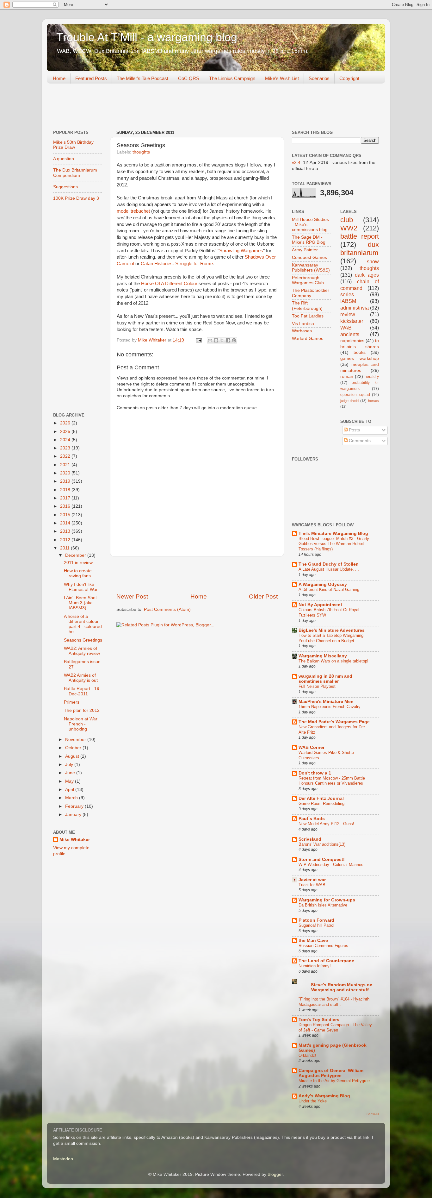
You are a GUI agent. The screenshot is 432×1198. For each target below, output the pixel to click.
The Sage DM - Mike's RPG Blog (308, 240)
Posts (354, 430)
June (70, 772)
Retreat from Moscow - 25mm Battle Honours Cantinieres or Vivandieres (332, 781)
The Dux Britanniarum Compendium (75, 173)
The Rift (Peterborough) (307, 305)
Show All (373, 1114)
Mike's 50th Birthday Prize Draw (73, 145)
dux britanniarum (359, 249)
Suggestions (65, 187)
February (75, 806)
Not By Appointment (320, 604)
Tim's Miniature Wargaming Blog (333, 533)
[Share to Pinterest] (234, 340)
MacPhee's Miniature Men (326, 701)
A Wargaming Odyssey (323, 584)
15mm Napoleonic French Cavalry (330, 706)
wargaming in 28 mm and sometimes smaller (325, 679)
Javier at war (312, 879)
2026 (65, 423)
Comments (359, 440)
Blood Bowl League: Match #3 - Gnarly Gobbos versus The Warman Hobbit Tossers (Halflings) (334, 543)
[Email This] (210, 340)
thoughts (141, 152)
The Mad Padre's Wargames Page (334, 721)
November (76, 739)
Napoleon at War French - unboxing (80, 724)
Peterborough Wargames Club (308, 280)
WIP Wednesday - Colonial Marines (331, 864)
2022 (65, 456)
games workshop (359, 358)
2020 (65, 473)
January (74, 814)
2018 (65, 489)
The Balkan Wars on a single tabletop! (333, 661)
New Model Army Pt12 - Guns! (326, 823)
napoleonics (352, 340)
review (347, 314)
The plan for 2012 (82, 710)
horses (373, 401)
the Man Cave (313, 940)
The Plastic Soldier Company (310, 293)
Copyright (349, 78)
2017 (65, 498)
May (70, 781)
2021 (65, 464)
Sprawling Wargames (241, 250)
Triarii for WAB (312, 884)
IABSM (348, 301)
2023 (65, 448)
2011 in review (78, 562)
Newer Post (132, 596)
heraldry (372, 376)
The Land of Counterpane (326, 960)
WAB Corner (311, 747)
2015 (65, 514)
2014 (65, 523)
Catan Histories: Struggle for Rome (177, 263)
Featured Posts (91, 78)
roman (346, 376)
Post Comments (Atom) (167, 609)
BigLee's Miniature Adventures (332, 630)
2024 (65, 439)
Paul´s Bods (312, 818)
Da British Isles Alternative (323, 905)
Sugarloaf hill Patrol (316, 925)
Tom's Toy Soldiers (319, 1019)
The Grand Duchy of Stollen (329, 564)
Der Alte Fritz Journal (321, 798)
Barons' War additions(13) (322, 844)
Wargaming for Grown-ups (327, 900)
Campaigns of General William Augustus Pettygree (331, 1073)
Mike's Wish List (282, 78)
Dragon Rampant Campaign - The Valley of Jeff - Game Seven (335, 1027)
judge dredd (349, 401)
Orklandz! (307, 1055)
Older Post (263, 596)
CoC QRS (188, 78)
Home (59, 78)
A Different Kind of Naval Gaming (329, 589)
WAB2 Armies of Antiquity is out (81, 678)
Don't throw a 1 (315, 773)
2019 (65, 481)
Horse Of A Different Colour (169, 283)
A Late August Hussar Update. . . (329, 569)
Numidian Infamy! (315, 965)
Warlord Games (307, 338)
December (76, 555)
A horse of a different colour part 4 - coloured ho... (83, 624)
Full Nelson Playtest (317, 686)
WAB (346, 327)
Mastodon (63, 1159)
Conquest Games (309, 257)
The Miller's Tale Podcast (142, 78)
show (373, 261)
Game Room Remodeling (321, 803)
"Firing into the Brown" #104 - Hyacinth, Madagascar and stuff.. (335, 1002)
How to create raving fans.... (80, 573)
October (74, 747)
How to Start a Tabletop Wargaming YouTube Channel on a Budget (331, 638)
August (72, 756)
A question (63, 158)
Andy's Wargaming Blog (324, 1096)
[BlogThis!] (216, 340)
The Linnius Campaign (232, 78)
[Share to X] (222, 340)
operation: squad (355, 394)
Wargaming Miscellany (323, 656)
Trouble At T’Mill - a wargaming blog (146, 37)
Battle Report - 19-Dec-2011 (82, 691)
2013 (65, 531)
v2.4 (296, 162)
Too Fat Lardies (308, 316)
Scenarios (319, 78)
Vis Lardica (303, 323)
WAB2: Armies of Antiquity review (82, 651)
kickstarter (351, 321)
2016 (65, 506)
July (69, 764)
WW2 (348, 228)
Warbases (302, 331)
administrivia (354, 307)
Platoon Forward (316, 920)
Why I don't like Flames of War (81, 587)
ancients (349, 334)
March (72, 797)
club (346, 220)
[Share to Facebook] (228, 340)
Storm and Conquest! (322, 859)
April (70, 789)
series (347, 294)
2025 (65, 431)
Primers (71, 702)
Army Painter (305, 250)
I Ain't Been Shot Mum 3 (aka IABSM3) (80, 602)
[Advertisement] (162, 107)
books (360, 352)
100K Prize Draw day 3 (76, 198)
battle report (359, 236)
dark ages (367, 275)
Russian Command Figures (323, 945)
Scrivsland (310, 839)
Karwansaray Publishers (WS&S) (311, 268)
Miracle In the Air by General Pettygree (334, 1080)
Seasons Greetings (83, 640)
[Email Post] (198, 340)
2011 (65, 548)
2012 (65, 539)
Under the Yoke (313, 1101)
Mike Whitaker (74, 839)
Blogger (275, 1174)
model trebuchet (133, 211)
